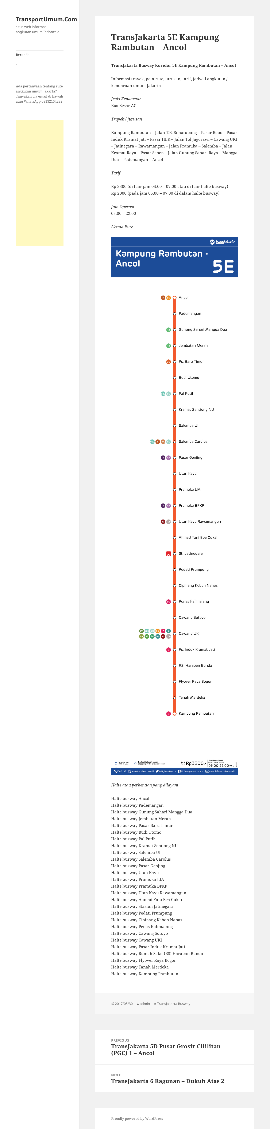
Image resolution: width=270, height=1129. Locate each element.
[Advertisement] (39, 183)
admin (145, 1003)
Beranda (23, 54)
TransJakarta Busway (173, 1003)
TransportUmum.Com (46, 19)
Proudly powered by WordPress (137, 1118)
